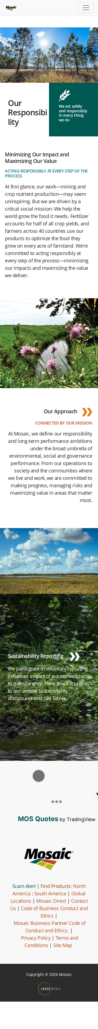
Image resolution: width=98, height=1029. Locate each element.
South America (50, 893)
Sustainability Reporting (36, 656)
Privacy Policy (36, 938)
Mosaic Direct (51, 901)
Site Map (62, 945)
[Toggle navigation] (86, 7)
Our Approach (60, 411)
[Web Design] (49, 988)
